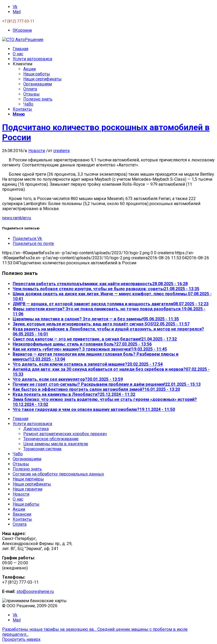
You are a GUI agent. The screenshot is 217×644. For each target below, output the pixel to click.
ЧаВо (18, 453)
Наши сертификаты (32, 484)
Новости (36, 150)
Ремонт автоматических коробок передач (65, 433)
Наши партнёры (28, 479)
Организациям (27, 458)
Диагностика (36, 428)
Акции (19, 509)
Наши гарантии (27, 489)
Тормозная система (42, 448)
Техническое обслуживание (51, 438)
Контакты (22, 519)
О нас (18, 499)
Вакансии (22, 514)
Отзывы (21, 463)
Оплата (19, 524)
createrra (61, 150)
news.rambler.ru (16, 217)
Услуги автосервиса (32, 423)
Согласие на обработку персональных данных (58, 474)
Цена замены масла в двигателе (55, 443)
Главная (20, 418)
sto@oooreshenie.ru (35, 591)
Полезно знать (27, 468)
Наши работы (26, 504)
